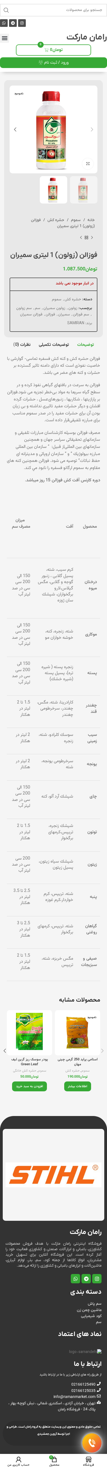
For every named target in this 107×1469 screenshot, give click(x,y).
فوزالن (50, 315)
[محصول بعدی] (81, 238)
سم (37, 308)
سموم (75, 220)
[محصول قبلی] (92, 238)
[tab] (85, 345)
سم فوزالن (81, 315)
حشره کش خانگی (24, 1071)
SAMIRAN (75, 323)
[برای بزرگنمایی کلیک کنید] (87, 163)
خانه (90, 220)
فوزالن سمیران (31, 315)
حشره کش (55, 220)
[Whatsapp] (4, 23)
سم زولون (24, 308)
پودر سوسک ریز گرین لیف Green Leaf (29, 1062)
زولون (72, 308)
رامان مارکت (86, 37)
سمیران (64, 315)
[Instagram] (22, 23)
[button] (4, 38)
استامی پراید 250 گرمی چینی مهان (78, 1062)
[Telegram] (13, 23)
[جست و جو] (6, 10)
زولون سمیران (54, 308)
